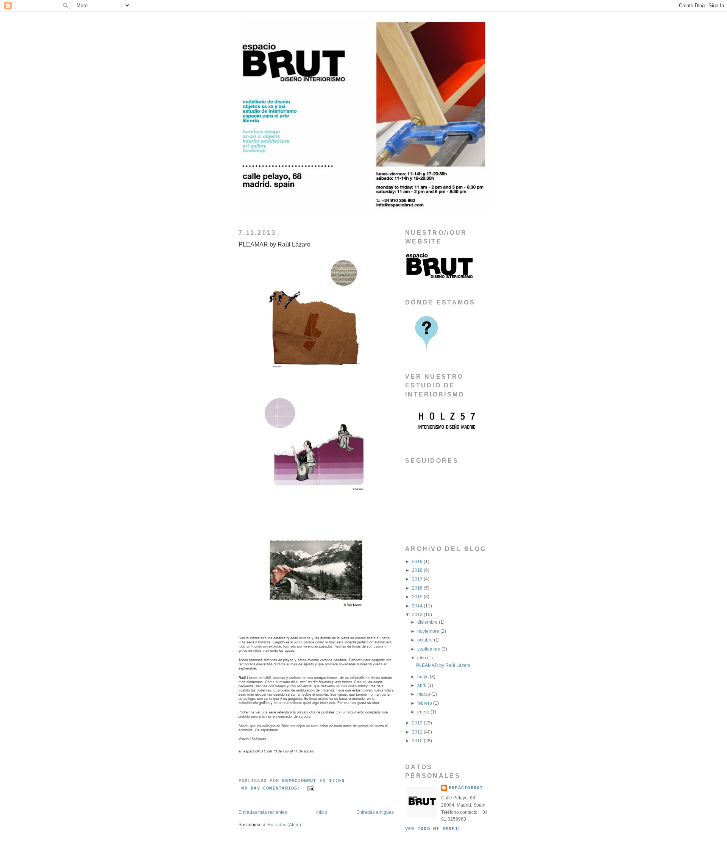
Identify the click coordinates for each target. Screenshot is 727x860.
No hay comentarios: (272, 788)
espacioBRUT (466, 788)
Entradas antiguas (375, 812)
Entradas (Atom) (284, 824)
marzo (424, 693)
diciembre (428, 622)
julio (422, 657)
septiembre (429, 648)
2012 (418, 722)
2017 (418, 578)
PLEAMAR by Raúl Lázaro (274, 244)
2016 (418, 587)
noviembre (428, 631)
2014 (418, 605)
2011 (418, 731)
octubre (425, 639)
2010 (418, 740)
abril (422, 685)
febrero (425, 703)
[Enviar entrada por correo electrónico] (311, 788)
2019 (418, 561)
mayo (423, 676)
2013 (418, 614)
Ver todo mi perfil (433, 829)
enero (424, 711)
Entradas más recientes (263, 812)
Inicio (321, 812)
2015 (418, 596)
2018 (418, 570)
